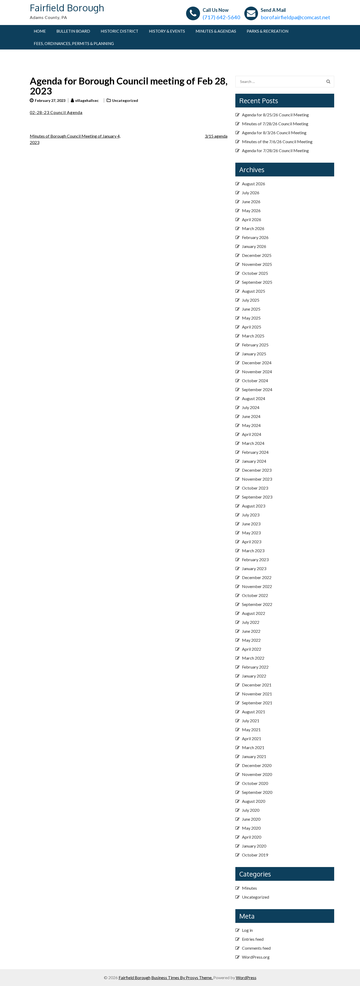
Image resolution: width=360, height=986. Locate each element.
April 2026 (251, 219)
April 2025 (251, 326)
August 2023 (253, 505)
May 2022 (251, 640)
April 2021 (251, 738)
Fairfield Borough (67, 7)
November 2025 (257, 264)
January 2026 (254, 246)
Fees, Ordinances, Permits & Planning (74, 43)
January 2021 (254, 756)
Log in (247, 930)
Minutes (249, 887)
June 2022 (251, 631)
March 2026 (253, 228)
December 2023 (256, 469)
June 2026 (251, 201)
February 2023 (255, 559)
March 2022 (253, 657)
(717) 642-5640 (221, 17)
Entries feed (253, 939)
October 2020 (255, 783)
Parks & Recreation (267, 31)
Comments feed (256, 947)
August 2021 (253, 711)
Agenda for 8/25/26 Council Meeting (275, 114)
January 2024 (254, 461)
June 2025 (251, 308)
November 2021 (257, 693)
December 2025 (256, 255)
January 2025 (254, 353)
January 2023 (254, 568)
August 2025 (253, 290)
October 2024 (255, 380)
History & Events (167, 31)
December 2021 (256, 684)
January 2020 (254, 845)
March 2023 (253, 550)
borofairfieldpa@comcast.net (295, 17)
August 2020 (253, 801)
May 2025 (251, 317)
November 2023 (257, 478)
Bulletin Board (73, 31)
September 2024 (257, 389)
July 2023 (250, 514)
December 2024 (256, 362)
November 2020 (257, 774)
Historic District (119, 31)
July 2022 (250, 622)
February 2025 (255, 344)
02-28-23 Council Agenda (56, 112)
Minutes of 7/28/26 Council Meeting (275, 123)
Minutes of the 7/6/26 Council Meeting (277, 141)
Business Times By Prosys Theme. (182, 977)
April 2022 (251, 648)
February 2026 (255, 237)
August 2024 (253, 398)
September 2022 (257, 604)
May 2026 (251, 210)
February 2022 (255, 666)
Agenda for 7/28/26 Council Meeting (275, 150)
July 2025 (250, 299)
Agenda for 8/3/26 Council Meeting (274, 132)
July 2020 (250, 810)
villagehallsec (87, 100)
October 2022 (255, 595)
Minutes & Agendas (216, 31)
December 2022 (256, 577)
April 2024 (251, 434)
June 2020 (251, 818)
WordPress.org (256, 956)
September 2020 (257, 792)
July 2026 (250, 192)
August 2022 (253, 613)
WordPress (246, 977)
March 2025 (253, 335)
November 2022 (257, 586)
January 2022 (254, 675)
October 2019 (255, 854)
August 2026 (253, 183)
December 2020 (256, 765)
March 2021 (253, 747)
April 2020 (251, 836)
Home (40, 31)
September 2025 (257, 282)
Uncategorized (125, 100)
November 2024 (257, 371)
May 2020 (251, 827)
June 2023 (251, 523)
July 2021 (250, 720)
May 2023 (251, 532)
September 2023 (257, 496)
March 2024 (253, 443)
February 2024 (255, 452)
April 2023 (251, 541)
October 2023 (255, 487)
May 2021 (251, 729)
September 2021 (257, 702)
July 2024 (250, 407)
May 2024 (251, 425)
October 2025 (255, 273)
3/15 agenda (216, 135)
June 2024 (251, 416)
